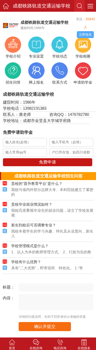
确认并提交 (44, 326)
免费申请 (47, 162)
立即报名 (85, 34)
